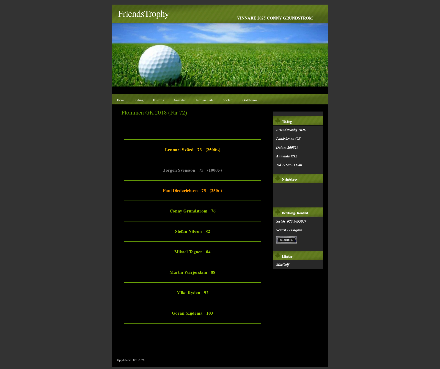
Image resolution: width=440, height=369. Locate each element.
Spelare (228, 100)
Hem (120, 100)
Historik (158, 100)
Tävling (138, 100)
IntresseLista (205, 100)
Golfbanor (249, 100)
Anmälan (180, 100)
